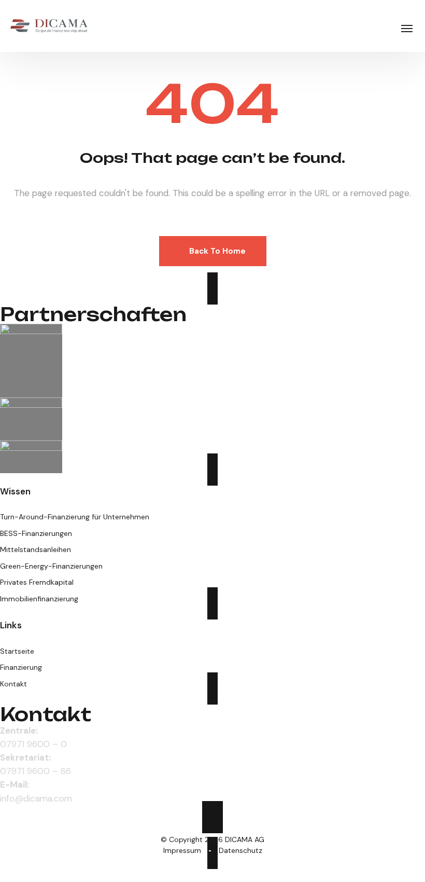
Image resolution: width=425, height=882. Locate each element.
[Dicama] (49, 26)
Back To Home (217, 251)
